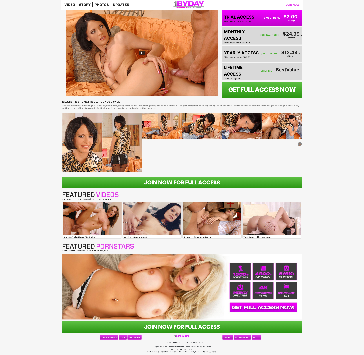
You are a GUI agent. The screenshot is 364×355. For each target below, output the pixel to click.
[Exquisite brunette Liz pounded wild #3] (162, 126)
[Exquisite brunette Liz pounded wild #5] (242, 126)
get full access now (262, 90)
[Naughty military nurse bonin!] (212, 218)
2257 (123, 337)
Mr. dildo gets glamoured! (135, 237)
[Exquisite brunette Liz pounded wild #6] (282, 126)
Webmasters (134, 337)
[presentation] (64, 144)
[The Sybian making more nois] (272, 218)
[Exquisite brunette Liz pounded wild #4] (202, 126)
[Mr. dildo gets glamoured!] (152, 218)
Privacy (256, 337)
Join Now (292, 5)
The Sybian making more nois (257, 237)
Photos (102, 5)
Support (227, 337)
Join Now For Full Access (182, 183)
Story (85, 5)
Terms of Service (109, 337)
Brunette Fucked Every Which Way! (80, 237)
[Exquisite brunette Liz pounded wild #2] (122, 142)
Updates (121, 5)
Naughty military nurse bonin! (197, 237)
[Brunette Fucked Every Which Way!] (92, 218)
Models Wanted (242, 337)
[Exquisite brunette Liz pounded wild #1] (82, 142)
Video (69, 5)
